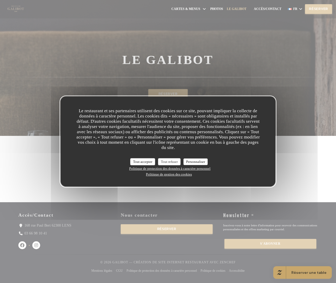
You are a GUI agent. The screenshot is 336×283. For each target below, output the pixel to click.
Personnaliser (195, 162)
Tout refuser (169, 162)
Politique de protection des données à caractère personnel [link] (170, 168)
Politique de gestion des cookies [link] (169, 174)
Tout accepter (142, 162)
